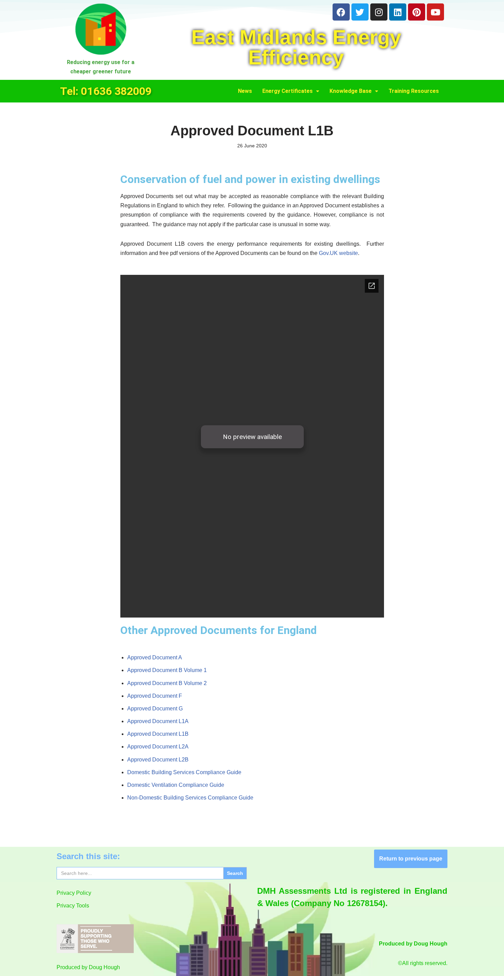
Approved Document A (154, 657)
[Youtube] (435, 12)
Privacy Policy (74, 893)
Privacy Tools (73, 905)
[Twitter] (360, 12)
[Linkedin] (397, 12)
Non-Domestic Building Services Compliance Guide (190, 798)
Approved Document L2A (158, 746)
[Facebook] (341, 12)
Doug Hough (104, 967)
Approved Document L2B (158, 759)
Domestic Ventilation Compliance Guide (175, 785)
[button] (290, 91)
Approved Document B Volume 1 (167, 670)
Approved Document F (154, 696)
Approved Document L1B (158, 734)
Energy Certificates (287, 91)
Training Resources (413, 91)
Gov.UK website (338, 253)
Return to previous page (410, 859)
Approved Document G (155, 708)
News (245, 91)
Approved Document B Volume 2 (167, 683)
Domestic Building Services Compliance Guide (184, 772)
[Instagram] (378, 12)
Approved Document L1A (158, 721)
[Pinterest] (416, 12)
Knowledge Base (350, 91)
